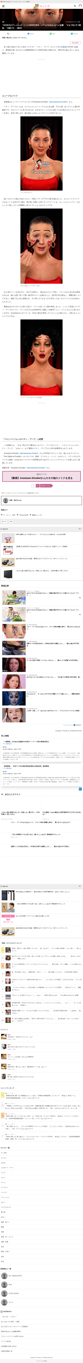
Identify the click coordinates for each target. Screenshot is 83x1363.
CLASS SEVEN (14, 1293)
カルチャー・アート (7, 1168)
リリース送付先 (6, 1341)
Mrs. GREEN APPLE (15, 1276)
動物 (2, 1227)
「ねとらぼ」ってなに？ (9, 1316)
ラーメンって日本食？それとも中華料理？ (21, 1057)
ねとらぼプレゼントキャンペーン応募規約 (14, 1326)
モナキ (11, 1302)
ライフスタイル (6, 1207)
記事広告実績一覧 (6, 1351)
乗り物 (3, 1212)
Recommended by (68, 725)
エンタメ (4, 1158)
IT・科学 (4, 1153)
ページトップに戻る (41, 1361)
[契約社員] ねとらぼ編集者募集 (11, 1331)
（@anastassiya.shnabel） (58, 102)
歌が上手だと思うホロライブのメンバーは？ (22, 1047)
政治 (2, 1246)
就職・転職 (4, 1242)
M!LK (10, 1284)
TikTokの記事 (23, 515)
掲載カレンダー (37, 515)
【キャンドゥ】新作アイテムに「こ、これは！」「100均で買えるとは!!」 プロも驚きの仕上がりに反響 (45, 995)
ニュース (4, 1192)
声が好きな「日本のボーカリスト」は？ (20, 1037)
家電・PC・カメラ (7, 1237)
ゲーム (3, 1182)
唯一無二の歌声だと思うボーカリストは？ (21, 1077)
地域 (2, 1232)
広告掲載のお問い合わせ (9, 1346)
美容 (3, 21)
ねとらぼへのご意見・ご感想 (10, 1321)
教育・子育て (5, 1251)
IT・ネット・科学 (9, 515)
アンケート (4, 1030)
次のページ (45, 486)
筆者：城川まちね (15, 500)
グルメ (3, 1177)
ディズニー (4, 1187)
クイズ (3, 1172)
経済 (2, 1256)
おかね (3, 1163)
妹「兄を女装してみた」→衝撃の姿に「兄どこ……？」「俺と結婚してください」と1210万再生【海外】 (45, 972)
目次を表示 (75, 43)
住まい (3, 1217)
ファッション (5, 1197)
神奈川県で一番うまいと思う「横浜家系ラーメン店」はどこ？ (27, 1067)
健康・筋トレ (5, 1222)
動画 (64, 47)
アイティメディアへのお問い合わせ (12, 1336)
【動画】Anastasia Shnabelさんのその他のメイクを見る (41, 478)
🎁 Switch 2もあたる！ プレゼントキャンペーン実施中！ (16, 1)
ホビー (3, 1202)
